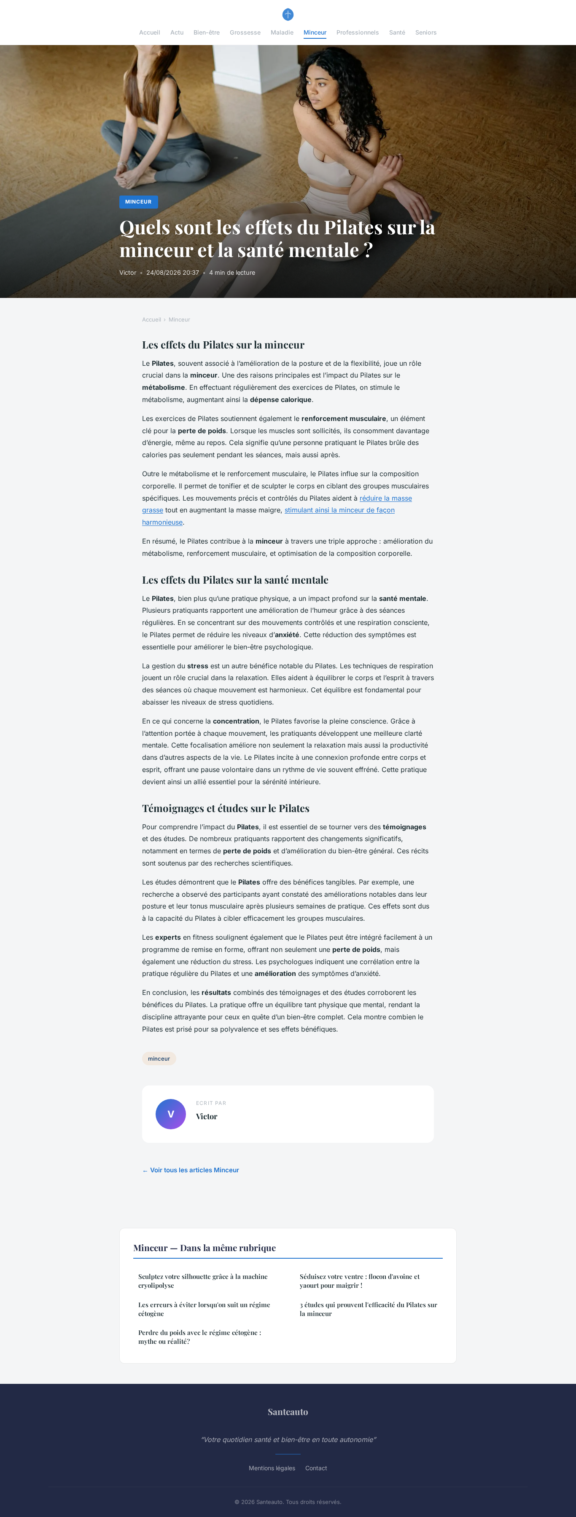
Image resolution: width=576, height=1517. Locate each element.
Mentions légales (272, 1467)
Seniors (426, 32)
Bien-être (207, 32)
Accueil (149, 32)
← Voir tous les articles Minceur (190, 1170)
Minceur (315, 32)
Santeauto (288, 1411)
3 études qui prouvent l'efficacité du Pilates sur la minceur (368, 1309)
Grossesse (245, 32)
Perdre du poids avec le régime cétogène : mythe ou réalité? (199, 1336)
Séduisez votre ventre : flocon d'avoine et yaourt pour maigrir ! (360, 1280)
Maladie (282, 32)
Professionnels (357, 32)
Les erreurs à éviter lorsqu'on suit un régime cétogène (204, 1309)
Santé (397, 32)
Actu (176, 32)
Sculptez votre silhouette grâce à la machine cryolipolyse (203, 1280)
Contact (316, 1467)
